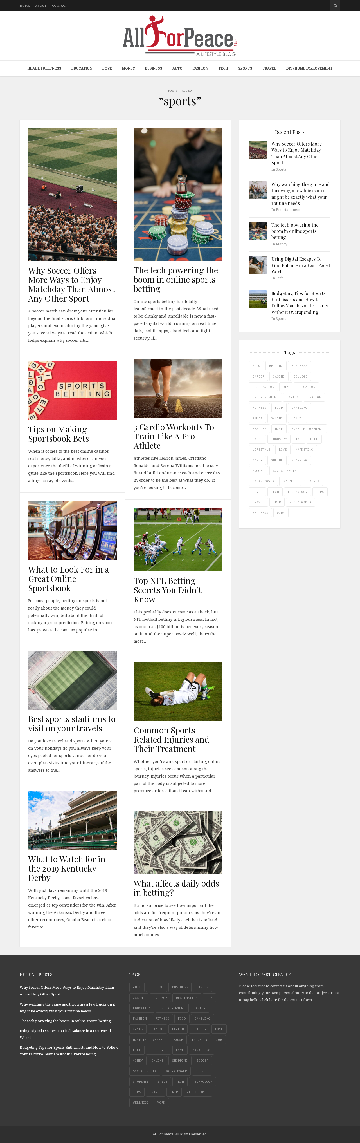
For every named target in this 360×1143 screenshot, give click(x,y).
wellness (260, 512)
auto (256, 365)
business (299, 365)
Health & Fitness (44, 68)
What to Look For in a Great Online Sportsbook (68, 578)
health (297, 418)
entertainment (265, 397)
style (257, 492)
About (40, 5)
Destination (263, 387)
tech (275, 492)
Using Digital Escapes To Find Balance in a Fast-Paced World (300, 265)
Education (81, 68)
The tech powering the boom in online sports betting (176, 279)
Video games (300, 502)
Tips (320, 492)
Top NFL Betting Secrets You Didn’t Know (167, 590)
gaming (277, 418)
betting (276, 365)
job (299, 439)
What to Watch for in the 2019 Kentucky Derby (66, 868)
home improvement (307, 428)
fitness (259, 407)
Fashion (200, 68)
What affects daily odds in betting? (176, 888)
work (281, 512)
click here (268, 999)
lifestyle (261, 449)
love (283, 449)
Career (258, 376)
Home (25, 5)
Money (128, 68)
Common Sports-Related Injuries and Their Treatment (171, 739)
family (293, 397)
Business (153, 68)
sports (289, 481)
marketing (304, 449)
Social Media (285, 470)
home (279, 428)
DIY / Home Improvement (309, 68)
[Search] (335, 5)
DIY (286, 387)
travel (258, 502)
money (257, 460)
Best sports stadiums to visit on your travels (72, 723)
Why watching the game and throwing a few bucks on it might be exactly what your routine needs (300, 193)
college (300, 376)
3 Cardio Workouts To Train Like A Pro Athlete (174, 436)
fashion (314, 397)
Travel (269, 68)
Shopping (299, 460)
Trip (277, 502)
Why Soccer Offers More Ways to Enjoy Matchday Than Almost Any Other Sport (71, 284)
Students (311, 481)
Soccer (258, 470)
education (306, 387)
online (277, 460)
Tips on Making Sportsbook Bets (58, 433)
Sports (245, 68)
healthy (259, 428)
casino (279, 376)
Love (107, 68)
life (314, 439)
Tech (223, 68)
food (279, 407)
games (257, 418)
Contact (59, 5)
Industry (279, 439)
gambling (299, 407)
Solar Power (263, 481)
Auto (177, 68)
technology (297, 492)
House (257, 439)
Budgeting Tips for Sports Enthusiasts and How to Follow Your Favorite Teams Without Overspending (299, 302)
